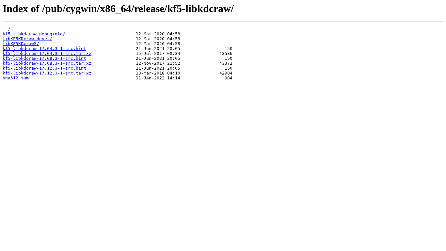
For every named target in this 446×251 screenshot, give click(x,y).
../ (6, 28)
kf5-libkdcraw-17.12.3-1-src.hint (44, 68)
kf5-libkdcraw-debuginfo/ (34, 33)
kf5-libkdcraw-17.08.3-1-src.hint (44, 58)
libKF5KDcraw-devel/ (27, 38)
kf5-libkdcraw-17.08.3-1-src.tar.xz (47, 63)
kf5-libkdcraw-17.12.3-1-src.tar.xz (47, 73)
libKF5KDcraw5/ (21, 43)
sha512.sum (16, 77)
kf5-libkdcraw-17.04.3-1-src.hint (44, 48)
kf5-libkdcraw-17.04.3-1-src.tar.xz (47, 53)
